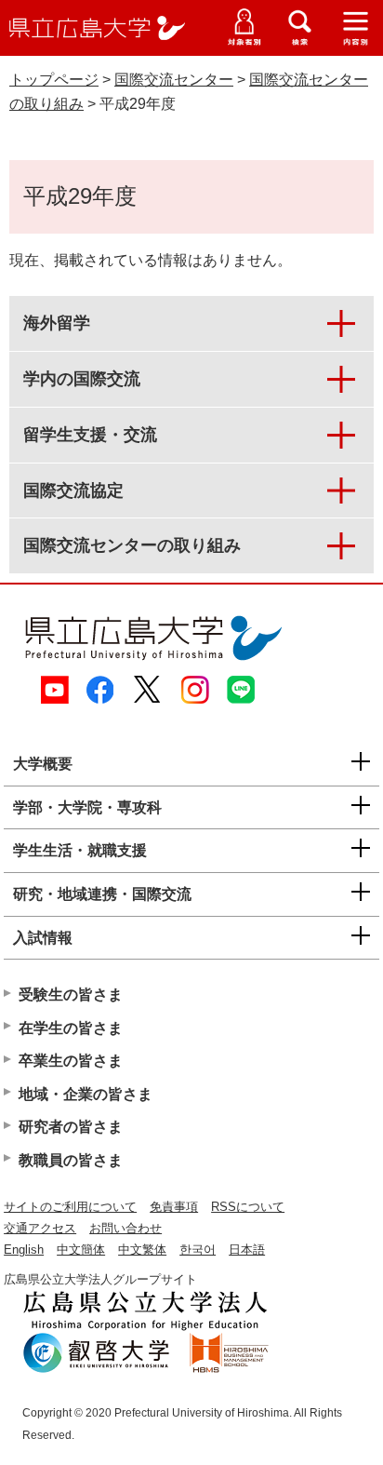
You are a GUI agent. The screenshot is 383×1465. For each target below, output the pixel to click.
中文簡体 (81, 1250)
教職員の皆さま (71, 1160)
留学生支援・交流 (90, 434)
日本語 (247, 1250)
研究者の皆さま (71, 1127)
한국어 (197, 1250)
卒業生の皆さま (71, 1061)
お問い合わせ (125, 1228)
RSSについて (247, 1207)
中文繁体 (142, 1250)
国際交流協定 (73, 490)
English (24, 1250)
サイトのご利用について (70, 1207)
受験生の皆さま (71, 994)
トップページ (54, 79)
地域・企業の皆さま (85, 1094)
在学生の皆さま (71, 1028)
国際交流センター (173, 79)
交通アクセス (40, 1228)
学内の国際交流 (81, 379)
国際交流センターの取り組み (132, 545)
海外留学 (56, 323)
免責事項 (174, 1207)
